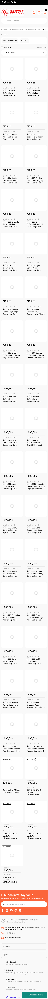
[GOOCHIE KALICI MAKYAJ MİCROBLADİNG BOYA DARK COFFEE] (36, 812)
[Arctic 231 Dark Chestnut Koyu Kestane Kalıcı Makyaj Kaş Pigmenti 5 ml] (36, 287)
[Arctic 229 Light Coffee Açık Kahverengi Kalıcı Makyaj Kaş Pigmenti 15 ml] (36, 637)
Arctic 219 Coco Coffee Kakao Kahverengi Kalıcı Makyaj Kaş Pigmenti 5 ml (35, 93)
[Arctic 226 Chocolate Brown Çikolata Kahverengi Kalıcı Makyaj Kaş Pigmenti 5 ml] (12, 200)
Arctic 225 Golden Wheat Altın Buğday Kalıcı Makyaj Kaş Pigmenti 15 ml (35, 573)
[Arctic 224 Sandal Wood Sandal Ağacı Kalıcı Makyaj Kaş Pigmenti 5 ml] (12, 156)
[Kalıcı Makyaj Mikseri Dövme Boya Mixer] (12, 768)
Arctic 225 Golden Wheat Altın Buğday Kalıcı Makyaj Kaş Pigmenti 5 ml (35, 180)
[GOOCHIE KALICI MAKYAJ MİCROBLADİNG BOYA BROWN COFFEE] (36, 768)
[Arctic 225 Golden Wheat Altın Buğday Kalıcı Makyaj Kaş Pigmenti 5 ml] (36, 156)
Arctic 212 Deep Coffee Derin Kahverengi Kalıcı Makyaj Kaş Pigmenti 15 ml (11, 398)
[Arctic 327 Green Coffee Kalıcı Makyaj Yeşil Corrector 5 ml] (12, 331)
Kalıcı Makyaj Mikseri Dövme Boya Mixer (11, 791)
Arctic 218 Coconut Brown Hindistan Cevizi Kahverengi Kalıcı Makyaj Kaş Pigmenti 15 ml (35, 442)
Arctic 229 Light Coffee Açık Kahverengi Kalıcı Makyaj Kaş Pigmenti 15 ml (35, 661)
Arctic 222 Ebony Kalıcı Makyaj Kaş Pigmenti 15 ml (10, 530)
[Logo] (12, 12)
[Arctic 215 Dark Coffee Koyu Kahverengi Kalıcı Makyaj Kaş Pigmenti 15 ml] (36, 374)
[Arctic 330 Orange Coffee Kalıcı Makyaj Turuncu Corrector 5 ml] (36, 331)
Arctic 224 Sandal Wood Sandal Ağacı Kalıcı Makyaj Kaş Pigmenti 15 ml (11, 573)
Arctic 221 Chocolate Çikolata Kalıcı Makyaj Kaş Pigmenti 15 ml (36, 486)
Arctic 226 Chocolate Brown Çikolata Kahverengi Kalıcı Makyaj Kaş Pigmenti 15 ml (11, 617)
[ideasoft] (11, 997)
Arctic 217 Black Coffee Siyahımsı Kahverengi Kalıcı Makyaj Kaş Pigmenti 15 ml (11, 442)
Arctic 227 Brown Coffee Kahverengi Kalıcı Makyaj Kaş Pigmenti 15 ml (35, 617)
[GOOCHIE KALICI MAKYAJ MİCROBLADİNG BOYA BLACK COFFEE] (12, 855)
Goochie (31, 787)
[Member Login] (33, 12)
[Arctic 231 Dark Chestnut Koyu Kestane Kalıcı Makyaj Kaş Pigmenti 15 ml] (36, 681)
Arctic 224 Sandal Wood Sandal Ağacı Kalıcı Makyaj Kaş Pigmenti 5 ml (11, 180)
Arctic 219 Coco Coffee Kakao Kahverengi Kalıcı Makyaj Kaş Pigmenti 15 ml (11, 486)
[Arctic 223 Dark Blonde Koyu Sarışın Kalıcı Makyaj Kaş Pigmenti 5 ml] (36, 112)
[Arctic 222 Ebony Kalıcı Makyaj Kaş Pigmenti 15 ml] (12, 506)
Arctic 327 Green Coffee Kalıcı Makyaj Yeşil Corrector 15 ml (11, 748)
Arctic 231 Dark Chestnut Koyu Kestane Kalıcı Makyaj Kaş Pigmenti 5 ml (36, 311)
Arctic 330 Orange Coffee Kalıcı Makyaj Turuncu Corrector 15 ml (35, 748)
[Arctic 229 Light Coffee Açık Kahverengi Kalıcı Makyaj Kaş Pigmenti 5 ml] (36, 243)
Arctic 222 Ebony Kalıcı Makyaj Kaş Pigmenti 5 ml (10, 136)
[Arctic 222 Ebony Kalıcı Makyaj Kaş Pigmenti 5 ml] (12, 112)
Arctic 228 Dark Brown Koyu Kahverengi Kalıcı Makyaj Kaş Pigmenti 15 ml (11, 661)
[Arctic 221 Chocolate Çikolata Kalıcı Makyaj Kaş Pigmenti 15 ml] (36, 462)
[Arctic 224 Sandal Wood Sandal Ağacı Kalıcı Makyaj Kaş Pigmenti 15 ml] (12, 549)
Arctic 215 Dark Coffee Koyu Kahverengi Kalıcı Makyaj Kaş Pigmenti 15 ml (35, 398)
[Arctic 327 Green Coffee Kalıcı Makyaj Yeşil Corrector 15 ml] (12, 724)
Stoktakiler (7, 47)
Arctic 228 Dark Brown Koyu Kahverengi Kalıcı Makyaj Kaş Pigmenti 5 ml (11, 267)
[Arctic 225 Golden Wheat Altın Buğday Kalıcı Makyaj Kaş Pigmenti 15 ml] (36, 549)
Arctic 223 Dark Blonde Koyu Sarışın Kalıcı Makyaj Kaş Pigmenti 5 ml (35, 136)
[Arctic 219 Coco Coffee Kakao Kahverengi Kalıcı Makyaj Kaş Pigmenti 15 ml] (12, 462)
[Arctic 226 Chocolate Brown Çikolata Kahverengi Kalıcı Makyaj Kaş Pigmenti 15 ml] (12, 593)
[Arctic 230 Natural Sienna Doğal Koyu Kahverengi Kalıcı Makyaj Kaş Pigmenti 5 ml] (12, 287)
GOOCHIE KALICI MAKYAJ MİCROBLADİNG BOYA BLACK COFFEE (10, 879)
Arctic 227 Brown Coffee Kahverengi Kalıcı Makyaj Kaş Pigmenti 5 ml (35, 224)
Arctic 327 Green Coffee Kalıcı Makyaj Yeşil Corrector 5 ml (11, 355)
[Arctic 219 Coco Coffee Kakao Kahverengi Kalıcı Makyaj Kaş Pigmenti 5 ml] (36, 69)
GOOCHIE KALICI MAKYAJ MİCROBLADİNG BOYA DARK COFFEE (35, 836)
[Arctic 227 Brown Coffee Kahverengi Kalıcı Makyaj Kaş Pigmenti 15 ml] (36, 593)
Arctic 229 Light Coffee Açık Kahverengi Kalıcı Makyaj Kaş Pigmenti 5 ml (35, 267)
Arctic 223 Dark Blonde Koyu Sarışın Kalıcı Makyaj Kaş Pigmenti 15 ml (35, 530)
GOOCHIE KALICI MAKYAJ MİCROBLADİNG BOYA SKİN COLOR (11, 836)
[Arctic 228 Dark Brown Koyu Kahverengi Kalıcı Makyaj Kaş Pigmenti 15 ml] (12, 637)
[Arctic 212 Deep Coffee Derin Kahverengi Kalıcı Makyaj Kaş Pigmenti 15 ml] (12, 374)
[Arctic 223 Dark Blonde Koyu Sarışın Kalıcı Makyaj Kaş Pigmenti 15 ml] (36, 506)
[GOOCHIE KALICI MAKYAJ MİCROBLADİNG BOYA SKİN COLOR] (12, 812)
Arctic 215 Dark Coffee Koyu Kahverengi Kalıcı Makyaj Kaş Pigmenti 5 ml (11, 93)
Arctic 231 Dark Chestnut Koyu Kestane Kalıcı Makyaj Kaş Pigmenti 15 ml (36, 704)
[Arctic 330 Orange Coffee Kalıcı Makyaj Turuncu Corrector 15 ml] (36, 724)
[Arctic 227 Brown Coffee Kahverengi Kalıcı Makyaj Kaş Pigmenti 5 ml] (36, 200)
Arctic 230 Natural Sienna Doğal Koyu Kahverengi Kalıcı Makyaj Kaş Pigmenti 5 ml (11, 311)
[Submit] (4, 904)
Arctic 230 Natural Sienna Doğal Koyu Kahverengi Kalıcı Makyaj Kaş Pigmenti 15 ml (11, 704)
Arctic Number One (10, 88)
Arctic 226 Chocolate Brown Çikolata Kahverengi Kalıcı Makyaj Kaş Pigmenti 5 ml (11, 224)
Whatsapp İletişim (36, 995)
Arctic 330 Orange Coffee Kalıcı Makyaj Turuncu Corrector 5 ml (35, 355)
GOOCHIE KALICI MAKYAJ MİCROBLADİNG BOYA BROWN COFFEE (34, 792)
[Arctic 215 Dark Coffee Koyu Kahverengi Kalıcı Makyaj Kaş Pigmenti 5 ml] (12, 69)
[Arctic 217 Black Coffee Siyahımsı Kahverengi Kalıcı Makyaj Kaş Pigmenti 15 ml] (12, 418)
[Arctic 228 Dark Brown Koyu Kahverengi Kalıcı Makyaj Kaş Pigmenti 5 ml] (12, 243)
